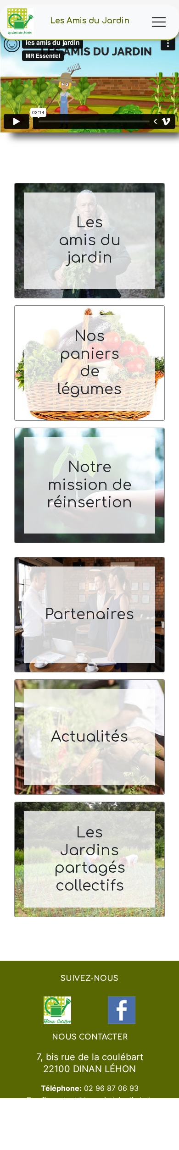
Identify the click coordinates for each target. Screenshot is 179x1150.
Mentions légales (123, 1146)
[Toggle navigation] (159, 22)
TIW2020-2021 (82, 1146)
